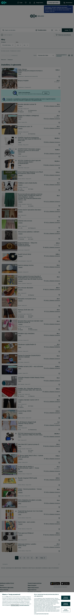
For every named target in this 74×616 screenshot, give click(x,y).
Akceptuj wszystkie (65, 598)
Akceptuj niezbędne (65, 604)
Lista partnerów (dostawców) (41, 613)
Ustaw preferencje (65, 610)
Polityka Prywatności (24, 605)
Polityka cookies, (15, 605)
